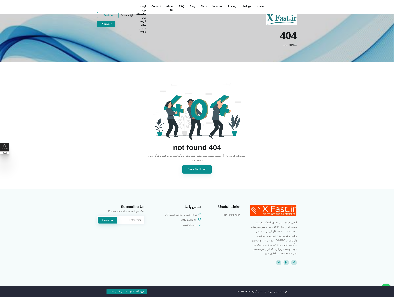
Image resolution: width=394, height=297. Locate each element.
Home (260, 6)
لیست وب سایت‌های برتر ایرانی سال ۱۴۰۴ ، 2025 (141, 19)
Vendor (107, 24)
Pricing (232, 6)
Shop (204, 6)
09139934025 (188, 220)
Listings (246, 6)
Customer (109, 15)
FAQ (181, 6)
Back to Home (197, 169)
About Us (169, 8)
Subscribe (107, 220)
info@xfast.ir (189, 225)
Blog (192, 6)
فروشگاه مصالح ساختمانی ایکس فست (126, 291)
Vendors (217, 6)
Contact (156, 6)
